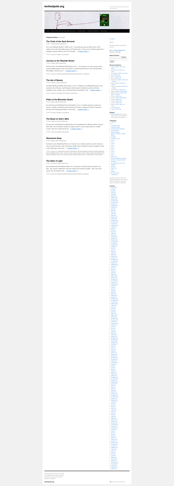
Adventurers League (64, 151)
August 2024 (114, 227)
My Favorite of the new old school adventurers (63, 31)
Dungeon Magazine (83, 151)
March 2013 (113, 437)
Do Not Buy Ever (61, 93)
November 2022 (114, 261)
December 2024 (114, 220)
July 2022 (113, 267)
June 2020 (113, 308)
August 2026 (114, 187)
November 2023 (114, 241)
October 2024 (114, 223)
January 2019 (114, 336)
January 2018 (114, 356)
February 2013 (114, 439)
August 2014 (114, 410)
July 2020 (113, 307)
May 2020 (113, 310)
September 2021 (114, 284)
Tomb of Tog (117, 75)
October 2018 (114, 341)
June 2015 (113, 405)
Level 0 (57, 153)
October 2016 (114, 380)
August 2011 (114, 468)
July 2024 (113, 228)
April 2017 (113, 370)
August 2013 (114, 429)
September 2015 (114, 400)
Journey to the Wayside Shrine (60, 60)
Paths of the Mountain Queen (59, 99)
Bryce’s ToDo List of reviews (121, 73)
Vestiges (113, 66)
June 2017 (113, 367)
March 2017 (113, 372)
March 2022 (113, 274)
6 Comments (85, 173)
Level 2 (71, 153)
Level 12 (66, 153)
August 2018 (114, 344)
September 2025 (114, 205)
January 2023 (114, 258)
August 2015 (114, 401)
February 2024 (114, 236)
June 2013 (113, 432)
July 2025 (113, 209)
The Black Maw (81, 31)
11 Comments (85, 73)
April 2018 (113, 351)
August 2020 (114, 305)
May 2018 (113, 349)
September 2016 (114, 382)
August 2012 (114, 449)
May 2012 (113, 454)
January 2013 (114, 441)
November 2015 (114, 396)
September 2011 (114, 467)
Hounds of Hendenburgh (121, 91)
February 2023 (114, 256)
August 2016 (114, 383)
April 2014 (113, 416)
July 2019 (113, 326)
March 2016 (113, 392)
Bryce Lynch (64, 43)
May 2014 (113, 414)
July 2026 (113, 189)
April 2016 (113, 390)
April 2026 (113, 194)
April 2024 (113, 233)
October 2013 (114, 426)
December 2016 (114, 377)
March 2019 (113, 333)
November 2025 (114, 202)
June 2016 (113, 387)
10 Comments (65, 54)
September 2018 (114, 343)
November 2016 (114, 379)
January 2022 (114, 277)
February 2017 (114, 374)
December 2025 (114, 200)
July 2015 (113, 403)
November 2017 (114, 359)
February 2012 (114, 459)
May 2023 (113, 251)
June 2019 (113, 328)
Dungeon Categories (115, 114)
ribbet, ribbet (114, 168)
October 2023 (114, 243)
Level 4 (79, 153)
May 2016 (113, 388)
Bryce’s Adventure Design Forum (117, 50)
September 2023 (114, 244)
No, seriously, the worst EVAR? (118, 163)
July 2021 (113, 287)
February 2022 (114, 276)
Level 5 (83, 153)
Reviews (59, 54)
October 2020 (114, 302)
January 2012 (114, 460)
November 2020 (114, 300)
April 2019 (113, 331)
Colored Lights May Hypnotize (118, 128)
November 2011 (114, 463)
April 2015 (113, 408)
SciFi (84, 154)
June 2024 (113, 230)
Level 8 (91, 153)
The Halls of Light (54, 160)
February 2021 (114, 295)
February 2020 (114, 315)
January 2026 (114, 199)
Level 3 (75, 153)
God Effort (52, 153)
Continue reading (83, 51)
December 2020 (114, 298)
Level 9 (96, 153)
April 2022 (113, 272)
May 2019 (113, 329)
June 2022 (113, 269)
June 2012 (113, 452)
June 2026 (113, 191)
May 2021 (113, 290)
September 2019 (114, 323)
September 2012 (114, 447)
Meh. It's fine (114, 156)
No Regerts (113, 161)
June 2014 (113, 413)
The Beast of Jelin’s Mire (57, 118)
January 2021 (114, 297)
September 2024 (114, 225)
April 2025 (113, 213)
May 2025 (113, 212)
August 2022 (114, 266)
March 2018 (113, 352)
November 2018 (114, 339)
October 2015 (114, 398)
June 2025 (113, 210)
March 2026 (113, 195)
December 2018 (114, 338)
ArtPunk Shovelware (115, 127)
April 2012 (113, 455)
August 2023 (114, 246)
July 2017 (113, 365)
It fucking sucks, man (115, 138)
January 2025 (114, 218)
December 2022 (114, 259)
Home (47, 31)
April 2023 (113, 253)
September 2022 (114, 264)
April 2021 (113, 292)
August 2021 (114, 285)
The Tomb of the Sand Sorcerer (60, 41)
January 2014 (114, 421)
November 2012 (114, 444)
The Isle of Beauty (54, 80)
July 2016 (113, 385)
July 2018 (113, 346)
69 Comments (99, 154)
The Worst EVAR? (90, 154)
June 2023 (113, 249)
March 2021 (113, 294)
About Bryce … (105, 31)
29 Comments (65, 131)
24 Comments (74, 93)
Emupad (111, 42)
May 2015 (113, 406)
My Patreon (112, 38)
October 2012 (114, 446)
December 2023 (114, 240)
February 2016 (114, 393)
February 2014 (114, 419)
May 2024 (113, 231)
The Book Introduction (93, 31)
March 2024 (113, 235)
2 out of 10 (53, 54)
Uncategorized (114, 174)
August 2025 (114, 207)
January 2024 (114, 238)
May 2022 (113, 271)
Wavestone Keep (54, 138)
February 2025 (114, 217)
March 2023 (113, 254)
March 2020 (113, 313)
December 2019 (114, 318)
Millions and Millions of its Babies (118, 158)
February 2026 (114, 197)
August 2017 (114, 364)
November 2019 (114, 320)
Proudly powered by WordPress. (118, 481)
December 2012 (114, 442)
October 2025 (114, 204)
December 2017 (114, 357)
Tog (112, 75)
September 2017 (114, 362)
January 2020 (114, 316)
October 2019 (114, 321)
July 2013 (113, 431)
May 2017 (113, 369)
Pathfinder (75, 154)
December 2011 (114, 462)
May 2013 (113, 434)
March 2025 (113, 215)
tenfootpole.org (54, 6)
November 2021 (114, 280)
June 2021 (113, 289)
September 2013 (114, 428)
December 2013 (114, 423)
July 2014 (113, 411)
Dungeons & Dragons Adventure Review (67, 73)
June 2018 (113, 347)
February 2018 (114, 354)
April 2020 (113, 311)
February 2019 (114, 334)
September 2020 (114, 303)
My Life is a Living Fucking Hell (64, 154)
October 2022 (114, 262)
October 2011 (114, 465)
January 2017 (114, 375)
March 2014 (113, 418)
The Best (113, 171)
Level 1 (62, 153)
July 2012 (113, 450)
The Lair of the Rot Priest (121, 97)
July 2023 (113, 248)
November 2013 (114, 424)
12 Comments (65, 112)
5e (57, 151)
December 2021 (114, 279)
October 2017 (114, 361)
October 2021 (114, 282)
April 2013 (113, 436)
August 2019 (114, 325)
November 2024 (114, 222)
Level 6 (87, 153)
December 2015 (114, 395)
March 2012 (113, 457)
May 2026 (113, 192)
